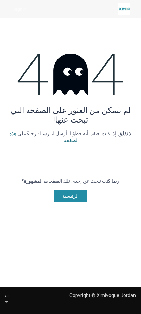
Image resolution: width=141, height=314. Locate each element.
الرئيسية (70, 196)
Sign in (20, 9)
